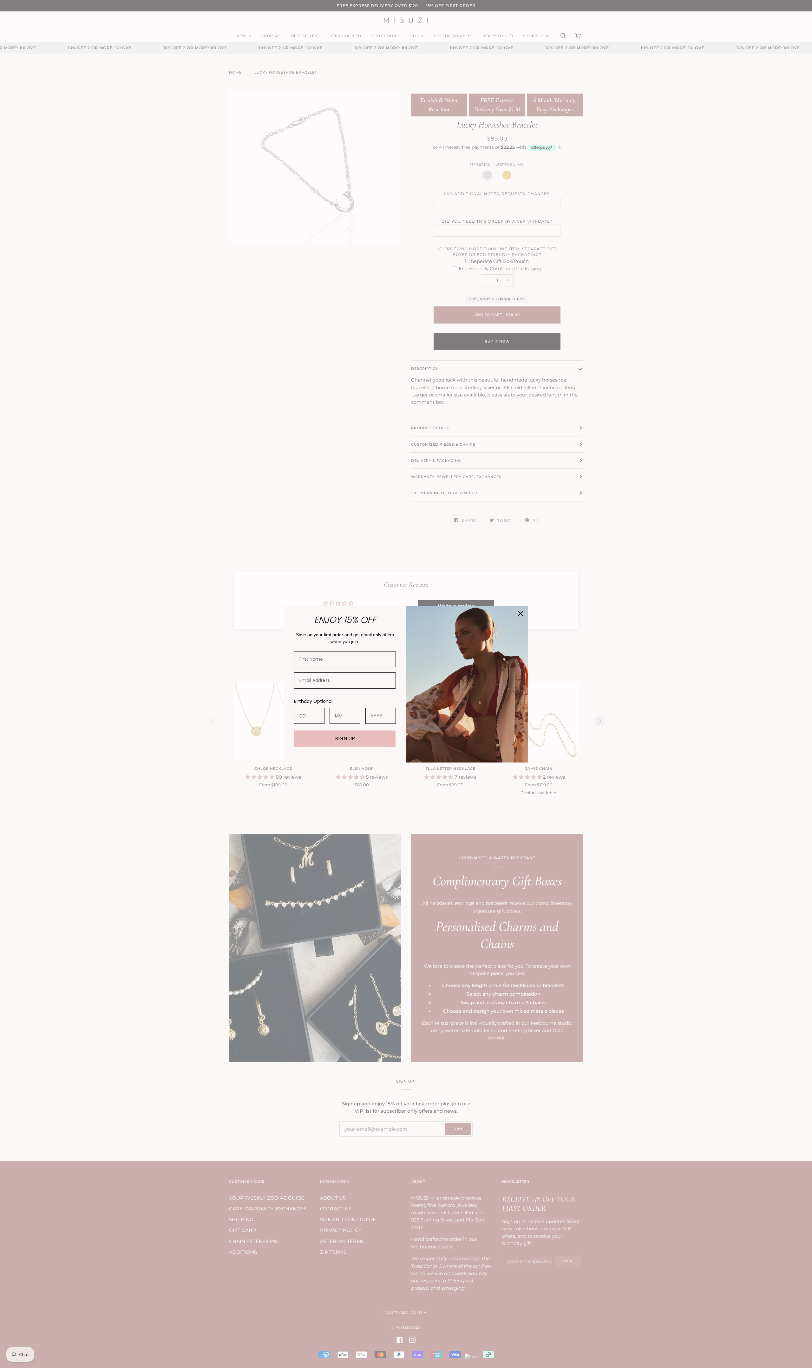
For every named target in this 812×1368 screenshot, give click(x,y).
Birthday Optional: (313, 701)
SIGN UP (345, 738)
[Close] (520, 613)
